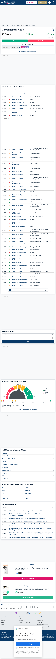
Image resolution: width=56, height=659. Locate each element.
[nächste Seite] (45, 290)
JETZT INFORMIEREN (28, 578)
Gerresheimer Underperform (16, 168)
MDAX (3, 490)
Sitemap (3, 624)
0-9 (5, 607)
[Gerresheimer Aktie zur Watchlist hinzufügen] (52, 29)
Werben (21, 620)
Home (2, 25)
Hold (15, 90)
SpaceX (4, 461)
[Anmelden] (53, 2)
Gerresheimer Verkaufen (19, 189)
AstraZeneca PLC (6, 470)
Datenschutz (40, 620)
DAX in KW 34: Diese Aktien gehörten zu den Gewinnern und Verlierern (28, 521)
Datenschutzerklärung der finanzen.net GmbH (28, 653)
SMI (3, 493)
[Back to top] (52, 657)
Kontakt (3, 618)
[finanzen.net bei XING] (33, 613)
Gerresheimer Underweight (16, 163)
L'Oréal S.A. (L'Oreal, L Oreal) (10, 464)
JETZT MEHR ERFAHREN (28, 597)
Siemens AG (5, 467)
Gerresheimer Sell (17, 99)
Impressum (40, 618)
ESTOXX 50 (5, 499)
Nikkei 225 (28, 490)
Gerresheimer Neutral (18, 94)
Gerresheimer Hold (17, 97)
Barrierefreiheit (41, 628)
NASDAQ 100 (29, 496)
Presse (2, 622)
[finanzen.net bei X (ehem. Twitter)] (26, 613)
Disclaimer (39, 622)
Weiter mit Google (28, 644)
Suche (28, 341)
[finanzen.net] (9, 2)
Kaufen (9, 90)
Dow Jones (28, 493)
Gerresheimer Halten (18, 102)
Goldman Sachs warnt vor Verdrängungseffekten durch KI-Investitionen (29, 511)
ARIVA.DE (5, 639)
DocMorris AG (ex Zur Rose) (9, 459)
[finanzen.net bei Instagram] (16, 613)
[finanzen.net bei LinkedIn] (29, 613)
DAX (3, 487)
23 (42, 290)
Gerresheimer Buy (17, 202)
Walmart (4, 453)
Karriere (3, 620)
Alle (4, 90)
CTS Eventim (5, 456)
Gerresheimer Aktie (15, 25)
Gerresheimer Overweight (19, 105)
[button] (31, 2)
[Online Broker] (10, 3)
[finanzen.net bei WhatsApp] (36, 613)
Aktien (7, 25)
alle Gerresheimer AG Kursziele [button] (28, 409)
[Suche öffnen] (49, 2)
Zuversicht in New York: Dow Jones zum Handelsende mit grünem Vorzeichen (30, 537)
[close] (38, 628)
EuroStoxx (19, 608)
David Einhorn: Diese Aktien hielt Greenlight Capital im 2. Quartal (27, 518)
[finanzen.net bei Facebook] (20, 613)
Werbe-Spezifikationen (24, 622)
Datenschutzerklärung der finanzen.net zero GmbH (27, 654)
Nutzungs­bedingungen (42, 624)
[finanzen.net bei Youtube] (23, 613)
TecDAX (27, 487)
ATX (26, 499)
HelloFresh (5, 476)
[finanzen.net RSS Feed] (39, 613)
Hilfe (20, 618)
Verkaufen (21, 90)
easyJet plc (5, 473)
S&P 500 (4, 496)
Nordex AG (5, 478)
